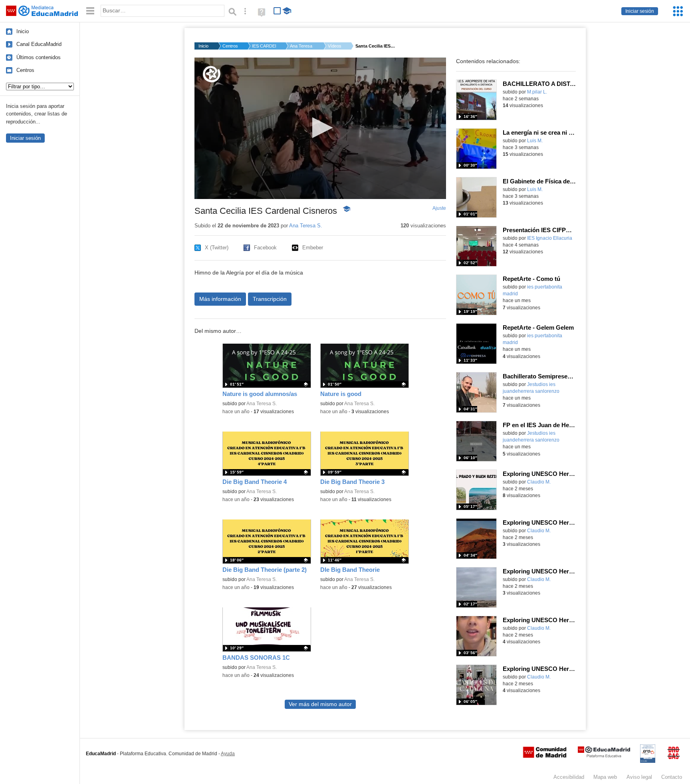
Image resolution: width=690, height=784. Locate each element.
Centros (25, 70)
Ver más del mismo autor (320, 704)
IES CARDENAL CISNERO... (264, 46)
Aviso (639, 777)
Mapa (605, 777)
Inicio (22, 31)
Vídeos (334, 46)
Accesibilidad (568, 777)
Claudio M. (539, 482)
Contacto (671, 777)
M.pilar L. (537, 92)
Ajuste (439, 208)
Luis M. (535, 140)
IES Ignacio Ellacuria (549, 238)
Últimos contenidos (38, 57)
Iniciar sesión (639, 11)
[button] (320, 127)
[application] (320, 128)
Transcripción (270, 299)
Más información (220, 299)
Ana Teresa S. (302, 46)
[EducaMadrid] (604, 755)
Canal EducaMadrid (38, 44)
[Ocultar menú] (90, 11)
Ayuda (228, 753)
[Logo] (211, 74)
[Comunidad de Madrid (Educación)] (545, 756)
